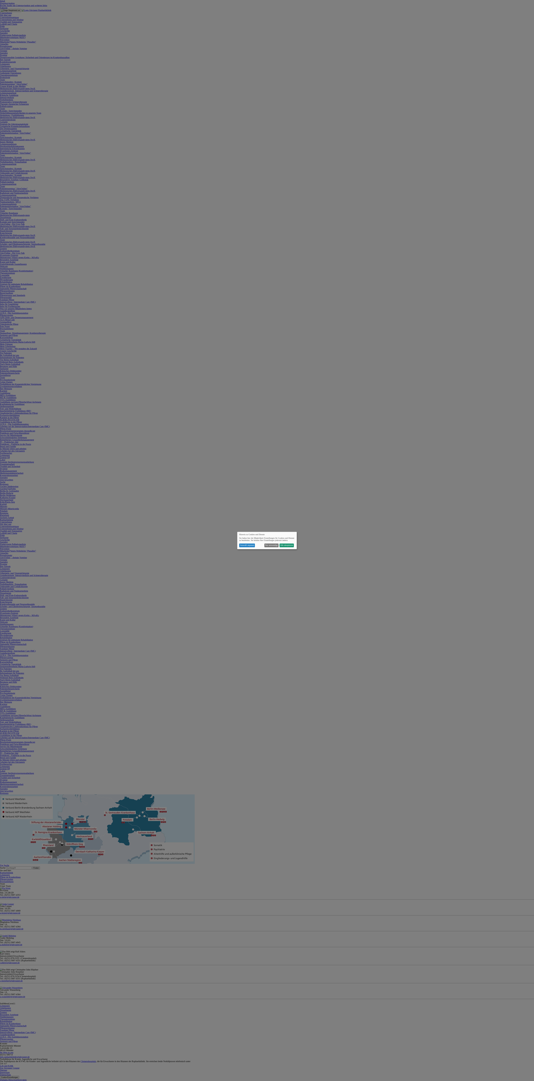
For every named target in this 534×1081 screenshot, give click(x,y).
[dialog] (267, 540)
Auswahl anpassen (247, 545)
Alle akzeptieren (286, 545)
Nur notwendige (271, 545)
